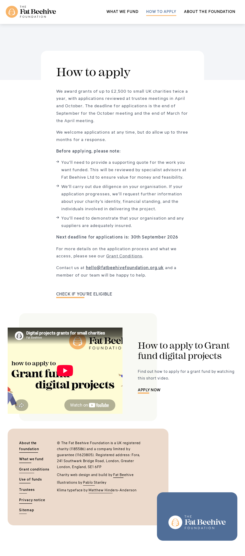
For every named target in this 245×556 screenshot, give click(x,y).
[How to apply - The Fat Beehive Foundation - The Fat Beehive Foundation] (31, 12)
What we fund (122, 11)
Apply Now (149, 390)
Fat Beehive (123, 475)
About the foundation (209, 11)
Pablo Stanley (94, 482)
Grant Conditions (124, 256)
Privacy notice (32, 500)
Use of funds (30, 479)
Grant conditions (34, 469)
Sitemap (26, 510)
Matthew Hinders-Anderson (112, 490)
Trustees (27, 489)
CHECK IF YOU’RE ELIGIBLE (84, 294)
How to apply (161, 11)
